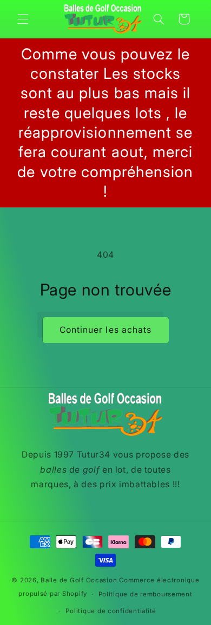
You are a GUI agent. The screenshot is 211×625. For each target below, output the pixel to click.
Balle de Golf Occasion (79, 580)
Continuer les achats (105, 330)
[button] (22, 18)
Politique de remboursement (145, 594)
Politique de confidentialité (110, 611)
